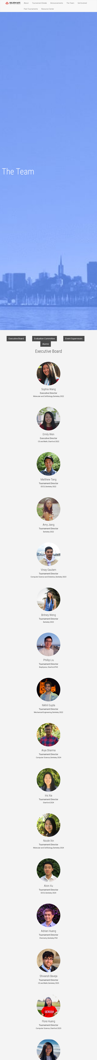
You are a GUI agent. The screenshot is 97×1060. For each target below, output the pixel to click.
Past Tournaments (31, 9)
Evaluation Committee (44, 338)
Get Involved (82, 3)
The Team (70, 3)
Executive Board (16, 338)
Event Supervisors (73, 338)
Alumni (45, 344)
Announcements (56, 3)
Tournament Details (39, 3)
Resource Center (47, 9)
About (26, 3)
